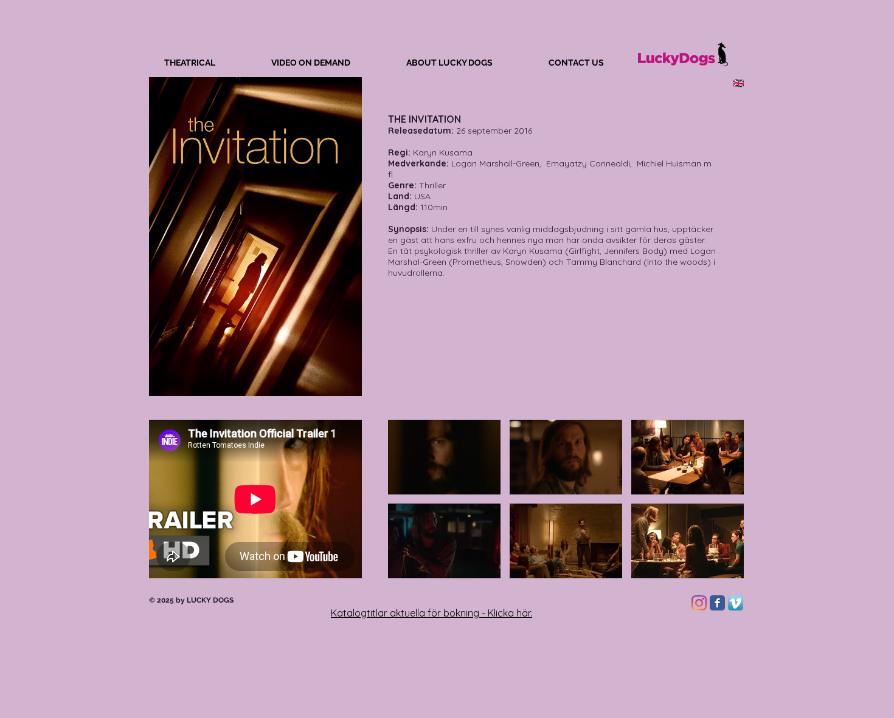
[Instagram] (699, 602)
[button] (444, 457)
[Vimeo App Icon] (735, 602)
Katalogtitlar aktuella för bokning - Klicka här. (431, 613)
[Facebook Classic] (717, 602)
